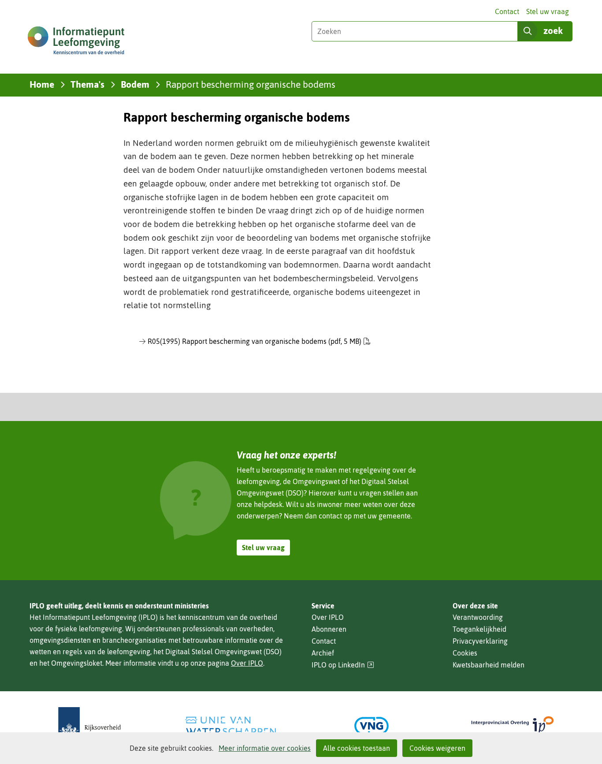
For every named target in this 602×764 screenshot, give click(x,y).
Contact (507, 11)
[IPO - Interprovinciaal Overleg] (512, 725)
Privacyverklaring (480, 641)
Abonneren (329, 629)
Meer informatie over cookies (265, 748)
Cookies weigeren (437, 748)
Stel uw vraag (547, 11)
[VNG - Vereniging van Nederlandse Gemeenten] (371, 725)
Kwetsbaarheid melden (488, 665)
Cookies (465, 653)
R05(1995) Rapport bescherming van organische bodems (254, 341)
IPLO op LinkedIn (343, 665)
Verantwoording (478, 617)
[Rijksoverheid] (89, 725)
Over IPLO (247, 663)
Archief (323, 653)
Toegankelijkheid (479, 629)
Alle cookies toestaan (356, 748)
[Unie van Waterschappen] (230, 725)
